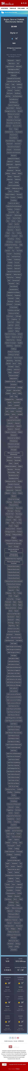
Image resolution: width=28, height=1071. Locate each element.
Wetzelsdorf (19, 925)
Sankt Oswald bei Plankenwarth (13, 744)
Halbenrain (8, 274)
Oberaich (13, 496)
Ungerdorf (19, 884)
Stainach (19, 833)
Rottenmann (10, 634)
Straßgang (9, 854)
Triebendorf (10, 881)
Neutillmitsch (9, 487)
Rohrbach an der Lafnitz (13, 628)
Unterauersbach (10, 887)
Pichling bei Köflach (17, 534)
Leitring (20, 408)
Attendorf (10, 90)
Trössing (7, 884)
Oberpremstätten (13, 505)
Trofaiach (17, 881)
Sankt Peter (13, 750)
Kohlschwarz (17, 369)
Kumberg (8, 393)
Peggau (16, 525)
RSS (5, 1064)
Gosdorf (7, 235)
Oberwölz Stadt (10, 513)
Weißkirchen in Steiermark (11, 919)
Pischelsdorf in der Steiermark (14, 543)
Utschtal (19, 893)
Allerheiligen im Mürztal (13, 72)
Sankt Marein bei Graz (13, 706)
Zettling (17, 946)
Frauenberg (13, 200)
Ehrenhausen (10, 170)
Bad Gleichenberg (17, 96)
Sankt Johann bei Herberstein (14, 667)
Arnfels (13, 87)
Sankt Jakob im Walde (14, 658)
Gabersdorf (9, 215)
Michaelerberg (13, 441)
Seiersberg (17, 810)
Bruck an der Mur (17, 125)
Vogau (20, 899)
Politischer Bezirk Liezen (13, 572)
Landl (11, 396)
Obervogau (10, 511)
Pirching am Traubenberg (11, 540)
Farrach (11, 182)
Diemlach (19, 140)
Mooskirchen (17, 457)
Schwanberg (14, 801)
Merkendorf (14, 435)
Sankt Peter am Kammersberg (14, 753)
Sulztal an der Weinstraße (14, 860)
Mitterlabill (13, 449)
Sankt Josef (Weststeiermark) (14, 676)
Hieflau (17, 298)
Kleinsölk (9, 363)
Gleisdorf (18, 230)
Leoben (12, 411)
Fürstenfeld (11, 212)
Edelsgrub (17, 161)
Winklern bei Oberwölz (13, 931)
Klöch (19, 363)
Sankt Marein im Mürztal (13, 714)
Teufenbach (14, 863)
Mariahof (19, 426)
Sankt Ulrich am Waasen (13, 783)
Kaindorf (8, 337)
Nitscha (14, 493)
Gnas (13, 233)
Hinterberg (10, 301)
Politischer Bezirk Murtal (13, 578)
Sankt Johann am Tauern (13, 664)
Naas (18, 472)
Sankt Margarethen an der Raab (13, 717)
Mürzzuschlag (11, 472)
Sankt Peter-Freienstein (13, 765)
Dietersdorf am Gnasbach (14, 146)
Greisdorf (9, 253)
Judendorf (11, 331)
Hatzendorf (11, 283)
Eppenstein (10, 179)
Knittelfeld (10, 366)
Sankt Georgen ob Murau (14, 652)
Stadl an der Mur (11, 833)
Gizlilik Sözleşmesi (8, 1041)
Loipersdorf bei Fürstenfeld (13, 420)
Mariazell (17, 429)
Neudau (20, 481)
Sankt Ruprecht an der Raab (13, 771)
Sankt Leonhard (13, 691)
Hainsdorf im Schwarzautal (14, 271)
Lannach (9, 402)
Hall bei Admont (17, 274)
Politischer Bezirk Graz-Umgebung (14, 558)
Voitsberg (11, 902)
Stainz (8, 836)
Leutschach (18, 411)
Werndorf (9, 923)
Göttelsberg (10, 241)
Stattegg (15, 842)
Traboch (10, 872)
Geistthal (16, 224)
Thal (21, 863)
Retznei (17, 622)
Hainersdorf (17, 268)
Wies (7, 928)
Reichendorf (11, 619)
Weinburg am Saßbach (13, 914)
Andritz (7, 84)
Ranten (10, 610)
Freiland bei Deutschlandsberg (13, 206)
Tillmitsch (19, 866)
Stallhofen (16, 839)
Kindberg (14, 348)
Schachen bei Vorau (10, 789)
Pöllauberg (8, 593)
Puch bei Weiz (10, 599)
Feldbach (8, 188)
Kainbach (20, 334)
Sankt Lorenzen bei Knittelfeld (14, 697)
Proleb (10, 596)
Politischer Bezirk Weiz (13, 587)
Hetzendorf (11, 298)
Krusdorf (9, 390)
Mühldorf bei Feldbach (11, 466)
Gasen (19, 221)
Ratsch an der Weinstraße (14, 613)
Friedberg (10, 209)
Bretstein (8, 125)
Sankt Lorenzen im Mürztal (13, 703)
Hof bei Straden (13, 307)
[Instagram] (15, 1038)
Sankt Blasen (19, 640)
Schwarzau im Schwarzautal (13, 804)
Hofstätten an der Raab (13, 310)
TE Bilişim (17, 1068)
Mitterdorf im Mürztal (14, 446)
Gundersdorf (17, 265)
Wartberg (17, 911)
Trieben (17, 878)
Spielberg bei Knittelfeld (13, 827)
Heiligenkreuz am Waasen (14, 292)
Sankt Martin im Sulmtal (13, 729)
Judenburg (17, 328)
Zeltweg (18, 943)
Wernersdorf (17, 923)
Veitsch (15, 899)
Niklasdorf (7, 493)
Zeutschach (14, 949)
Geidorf (10, 224)
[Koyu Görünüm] (21, 3)
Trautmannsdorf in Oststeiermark (13, 875)
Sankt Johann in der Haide (14, 673)
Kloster (14, 363)
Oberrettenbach (9, 508)
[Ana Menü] (25, 3)
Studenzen (13, 857)
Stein (20, 842)
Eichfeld (14, 173)
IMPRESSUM (21, 1041)
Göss (20, 235)
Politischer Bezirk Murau (13, 575)
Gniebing (19, 233)
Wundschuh (10, 943)
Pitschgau (16, 546)
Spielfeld (8, 830)
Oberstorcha (19, 508)
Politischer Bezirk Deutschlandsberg (13, 555)
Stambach (8, 842)
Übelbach (10, 896)
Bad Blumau (17, 93)
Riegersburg (12, 625)
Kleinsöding (18, 360)
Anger (13, 84)
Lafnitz (19, 393)
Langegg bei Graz (9, 399)
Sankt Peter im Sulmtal (14, 759)
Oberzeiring (18, 513)
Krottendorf (14, 384)
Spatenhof (13, 824)
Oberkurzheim (17, 502)
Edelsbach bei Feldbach (13, 158)
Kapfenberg (10, 345)
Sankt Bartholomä (9, 640)
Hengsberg (17, 295)
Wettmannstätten (9, 925)
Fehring (16, 182)
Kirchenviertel (8, 357)
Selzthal (10, 813)
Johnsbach (10, 328)
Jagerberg (10, 325)
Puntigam (18, 599)
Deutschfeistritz (14, 137)
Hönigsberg (14, 319)
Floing (7, 197)
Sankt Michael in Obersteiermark (13, 732)
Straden (10, 848)
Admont (18, 60)
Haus (17, 283)
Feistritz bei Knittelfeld (13, 185)
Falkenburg (17, 179)
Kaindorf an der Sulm (17, 337)
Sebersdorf (11, 807)
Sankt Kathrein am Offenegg (13, 685)
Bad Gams (8, 96)
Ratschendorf (11, 616)
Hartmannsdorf (16, 280)
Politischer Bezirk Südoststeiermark (13, 581)
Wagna (18, 905)
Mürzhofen (10, 469)
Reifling (17, 619)
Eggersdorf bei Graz (13, 167)
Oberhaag (9, 502)
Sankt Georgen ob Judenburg (14, 649)
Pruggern (16, 596)
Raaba (14, 602)
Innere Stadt (11, 322)
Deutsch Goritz (13, 134)
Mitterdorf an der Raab (13, 444)
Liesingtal (20, 414)
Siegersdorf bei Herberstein (13, 815)
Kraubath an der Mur (10, 381)
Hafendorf (9, 268)
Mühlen (20, 466)
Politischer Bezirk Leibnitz (14, 566)
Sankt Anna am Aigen (16, 637)
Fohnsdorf (13, 197)
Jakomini (17, 325)
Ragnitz (20, 604)
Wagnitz (8, 908)
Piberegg (8, 534)
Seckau (17, 807)
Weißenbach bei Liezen (13, 917)
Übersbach (17, 896)
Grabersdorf (18, 241)
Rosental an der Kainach (13, 631)
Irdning (17, 322)
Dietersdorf (17, 143)
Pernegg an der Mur (10, 531)
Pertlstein (19, 531)
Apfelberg (19, 84)
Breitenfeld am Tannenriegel (13, 120)
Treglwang (10, 878)
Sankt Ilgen (13, 655)
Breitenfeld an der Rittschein (13, 123)
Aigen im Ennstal (10, 66)
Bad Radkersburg (14, 99)
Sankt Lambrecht (14, 688)
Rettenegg (10, 622)
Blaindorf (17, 117)
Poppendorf (11, 590)
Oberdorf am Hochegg (13, 499)
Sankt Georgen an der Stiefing (14, 646)
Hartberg (18, 277)
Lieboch (13, 414)
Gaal (17, 212)
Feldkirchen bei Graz (17, 188)
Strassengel (19, 851)
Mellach (20, 432)
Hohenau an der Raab (14, 313)
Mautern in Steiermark (11, 432)
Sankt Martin (14, 723)
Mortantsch (10, 460)
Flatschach (19, 194)
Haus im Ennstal (13, 286)
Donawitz (9, 149)
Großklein (9, 259)
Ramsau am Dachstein (11, 607)
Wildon (19, 928)
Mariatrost (10, 429)
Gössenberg (11, 238)
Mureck (16, 463)
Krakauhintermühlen (13, 375)
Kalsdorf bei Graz (11, 340)
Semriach (17, 813)
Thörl (7, 866)
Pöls (14, 593)
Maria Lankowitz (10, 426)
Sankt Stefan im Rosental (14, 774)
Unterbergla (18, 887)
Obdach (20, 493)
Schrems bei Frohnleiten (13, 798)
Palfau (13, 522)
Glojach (8, 233)
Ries (18, 625)
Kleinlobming (10, 360)
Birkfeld (10, 117)
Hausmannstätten (13, 289)
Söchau (10, 821)
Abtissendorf (11, 60)
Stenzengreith (11, 845)
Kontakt (15, 1041)
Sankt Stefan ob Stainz (13, 780)
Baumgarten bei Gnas (10, 111)
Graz (13, 250)
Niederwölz (18, 490)
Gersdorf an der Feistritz (14, 227)
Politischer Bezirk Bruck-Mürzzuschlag (13, 550)
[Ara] (23, 3)
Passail (10, 525)
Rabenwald (8, 604)
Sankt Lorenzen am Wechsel (13, 694)
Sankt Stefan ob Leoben (13, 777)
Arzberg (19, 87)
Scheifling (10, 792)
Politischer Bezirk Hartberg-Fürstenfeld (13, 562)
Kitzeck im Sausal (18, 357)
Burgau (16, 128)
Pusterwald (8, 602)
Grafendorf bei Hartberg (11, 244)
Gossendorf (14, 235)
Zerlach (10, 946)
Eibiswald (18, 170)
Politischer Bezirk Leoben (14, 569)
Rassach (16, 610)
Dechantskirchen (9, 131)
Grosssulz (17, 262)
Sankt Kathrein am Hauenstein (14, 682)
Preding (19, 593)
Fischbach (16, 191)
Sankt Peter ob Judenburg (14, 762)
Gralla (20, 244)
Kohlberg (10, 369)
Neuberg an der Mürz (11, 481)
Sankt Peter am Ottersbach (13, 756)
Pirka (21, 540)
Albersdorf (18, 66)
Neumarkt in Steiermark (13, 484)
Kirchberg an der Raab (14, 354)
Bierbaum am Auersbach (13, 114)
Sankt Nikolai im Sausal (13, 735)
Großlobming (17, 259)
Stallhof (10, 839)
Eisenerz (10, 176)
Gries (8, 256)
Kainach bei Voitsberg (10, 334)
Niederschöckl (10, 490)
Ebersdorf (13, 155)
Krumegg (20, 387)
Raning (19, 607)
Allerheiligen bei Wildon (13, 69)
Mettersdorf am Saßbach (14, 438)
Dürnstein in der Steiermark (13, 152)
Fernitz (10, 191)
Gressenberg (17, 253)
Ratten (18, 616)
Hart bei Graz (10, 277)
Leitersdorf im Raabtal (11, 408)
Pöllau (17, 590)
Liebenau (7, 414)
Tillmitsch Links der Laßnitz (14, 869)
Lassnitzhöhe (17, 402)
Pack (20, 519)
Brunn (11, 128)
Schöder (14, 795)
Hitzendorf (9, 304)
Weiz (21, 919)
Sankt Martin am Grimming (14, 726)
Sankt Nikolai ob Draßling (13, 741)
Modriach (9, 457)
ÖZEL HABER (21, 8)
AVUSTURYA (4, 8)
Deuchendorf (19, 131)
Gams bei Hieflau (17, 218)
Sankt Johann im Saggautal (14, 670)
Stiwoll (18, 845)
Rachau (14, 604)
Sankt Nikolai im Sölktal (13, 738)
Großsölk (10, 262)
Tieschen (13, 866)
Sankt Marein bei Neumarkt (13, 712)
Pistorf (10, 546)
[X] (13, 1038)
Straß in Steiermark (9, 851)
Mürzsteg (17, 469)
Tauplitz (8, 863)
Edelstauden (10, 164)
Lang (16, 396)
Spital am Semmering (17, 830)
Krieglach (19, 381)
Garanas (13, 221)
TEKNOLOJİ (13, 8)
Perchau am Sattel (10, 528)
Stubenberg (17, 854)
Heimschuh (9, 295)
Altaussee (13, 75)
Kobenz (17, 366)
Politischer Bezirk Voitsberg (13, 584)
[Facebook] (10, 1038)
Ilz (19, 319)
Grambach (10, 247)
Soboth (18, 818)
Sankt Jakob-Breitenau (13, 661)
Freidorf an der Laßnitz (13, 203)
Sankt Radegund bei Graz (14, 768)
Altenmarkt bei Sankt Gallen (13, 81)
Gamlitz (8, 218)
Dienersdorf (10, 143)
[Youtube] (18, 1038)
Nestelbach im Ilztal (13, 478)
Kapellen (20, 342)
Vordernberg (11, 905)
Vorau (17, 902)
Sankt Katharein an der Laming (14, 679)
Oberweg (17, 511)
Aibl (18, 63)
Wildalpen (13, 928)
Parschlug (19, 522)
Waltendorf (10, 911)
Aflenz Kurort (12, 63)
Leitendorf (16, 405)
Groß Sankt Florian (16, 256)
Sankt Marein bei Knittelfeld (13, 708)
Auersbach (17, 90)
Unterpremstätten (10, 893)
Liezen (11, 417)
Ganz (8, 221)
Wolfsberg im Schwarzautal (13, 934)
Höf (8, 319)
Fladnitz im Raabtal (10, 194)
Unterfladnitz (10, 890)
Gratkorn (17, 247)
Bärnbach (18, 108)
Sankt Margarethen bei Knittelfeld (14, 720)
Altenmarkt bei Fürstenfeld (13, 78)
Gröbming (9, 265)
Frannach (20, 197)
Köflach (10, 372)
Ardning (8, 87)
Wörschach (13, 937)
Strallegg (17, 848)
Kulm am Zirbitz (16, 390)
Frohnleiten (17, 209)
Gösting (18, 238)
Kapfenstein (18, 345)
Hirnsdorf (17, 301)
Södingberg (16, 821)
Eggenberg (17, 164)
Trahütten (16, 872)
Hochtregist (17, 304)
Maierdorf (17, 423)
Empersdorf (17, 176)
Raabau (20, 602)
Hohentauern (10, 316)
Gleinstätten (10, 230)
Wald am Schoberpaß (17, 908)
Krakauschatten (13, 378)
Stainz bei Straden (16, 836)
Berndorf (20, 111)
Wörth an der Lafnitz (13, 940)
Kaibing (17, 331)
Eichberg (8, 173)
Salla (8, 637)
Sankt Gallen (14, 643)
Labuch (14, 393)
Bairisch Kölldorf (10, 108)
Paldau (7, 522)
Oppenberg (10, 516)
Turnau (13, 884)
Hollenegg (18, 316)
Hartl (9, 280)
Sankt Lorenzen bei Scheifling (14, 700)
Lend (7, 411)
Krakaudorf (16, 372)
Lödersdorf (10, 423)
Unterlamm (17, 890)
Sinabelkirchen (10, 818)
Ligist (16, 417)
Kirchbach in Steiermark (13, 351)
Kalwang (19, 340)
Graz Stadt (19, 250)
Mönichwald (17, 460)
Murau (10, 463)
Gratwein (8, 250)
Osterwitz (8, 519)
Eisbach (20, 173)
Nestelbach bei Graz (14, 475)
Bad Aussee (10, 93)
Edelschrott (10, 161)
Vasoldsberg (8, 899)
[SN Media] (7, 3)
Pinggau (14, 537)
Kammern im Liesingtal (10, 342)
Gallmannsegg (17, 215)
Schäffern (19, 789)
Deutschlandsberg (10, 140)
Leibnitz (10, 405)
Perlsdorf (19, 528)
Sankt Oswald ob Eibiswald (13, 747)
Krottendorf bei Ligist (10, 387)
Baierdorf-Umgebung (14, 105)
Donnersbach (17, 149)
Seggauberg (10, 810)
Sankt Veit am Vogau (13, 786)
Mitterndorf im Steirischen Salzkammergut (14, 453)
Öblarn (15, 519)
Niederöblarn (18, 487)
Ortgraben (17, 516)
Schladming (17, 792)
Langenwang (19, 399)
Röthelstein (17, 634)
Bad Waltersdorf (14, 102)
